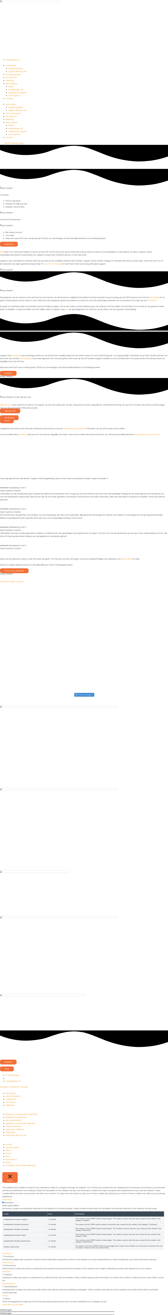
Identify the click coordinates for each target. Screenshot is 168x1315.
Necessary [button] (7, 1199)
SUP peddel (154, 297)
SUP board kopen (13, 74)
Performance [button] (8, 1262)
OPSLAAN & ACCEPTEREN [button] (12, 1304)
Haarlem (16, 355)
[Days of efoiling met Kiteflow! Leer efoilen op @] (20, 665)
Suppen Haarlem (15, 68)
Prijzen (11, 86)
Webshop (9, 80)
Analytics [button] (6, 1271)
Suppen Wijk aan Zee (17, 71)
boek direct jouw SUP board (147, 434)
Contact (9, 98)
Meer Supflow (11, 83)
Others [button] (5, 1295)
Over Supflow (14, 95)
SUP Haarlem (25, 358)
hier (66, 309)
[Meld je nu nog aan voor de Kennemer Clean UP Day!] (20, 622)
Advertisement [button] (8, 1283)
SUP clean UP (11, 77)
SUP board (151, 300)
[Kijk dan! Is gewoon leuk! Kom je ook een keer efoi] (105, 598)
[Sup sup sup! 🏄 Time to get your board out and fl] (147, 664)
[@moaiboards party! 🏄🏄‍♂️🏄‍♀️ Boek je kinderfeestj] (105, 665)
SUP (1, 252)
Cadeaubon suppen (17, 92)
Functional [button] (7, 1253)
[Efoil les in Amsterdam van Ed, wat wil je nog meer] (62, 595)
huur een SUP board (52, 264)
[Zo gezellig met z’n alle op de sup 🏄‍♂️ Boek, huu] (147, 596)
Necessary (8, 1202)
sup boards (126, 559)
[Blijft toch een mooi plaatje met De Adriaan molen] (62, 674)
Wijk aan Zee (5, 405)
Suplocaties (10, 65)
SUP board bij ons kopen (74, 428)
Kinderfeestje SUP (15, 89)
